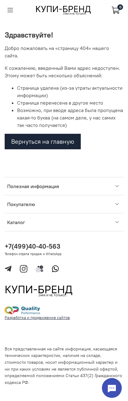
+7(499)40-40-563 (32, 246)
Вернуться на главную (42, 141)
